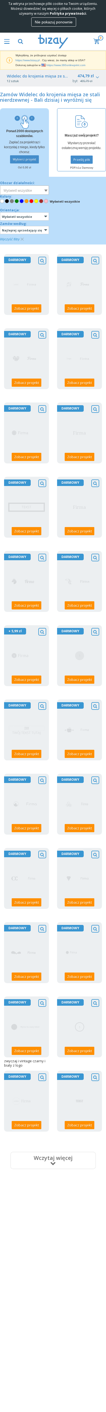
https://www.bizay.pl (27, 60)
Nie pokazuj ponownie (54, 22)
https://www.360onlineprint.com (65, 65)
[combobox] (24, 190)
